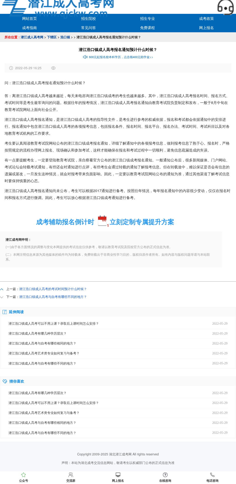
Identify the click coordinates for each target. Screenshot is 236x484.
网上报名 (206, 27)
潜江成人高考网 (32, 37)
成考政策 (206, 18)
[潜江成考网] (60, 6)
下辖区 (52, 37)
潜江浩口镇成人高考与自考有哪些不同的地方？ (53, 296)
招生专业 (147, 18)
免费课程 (147, 27)
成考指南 (29, 27)
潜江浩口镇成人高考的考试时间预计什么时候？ (53, 288)
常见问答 (88, 27)
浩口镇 (65, 37)
